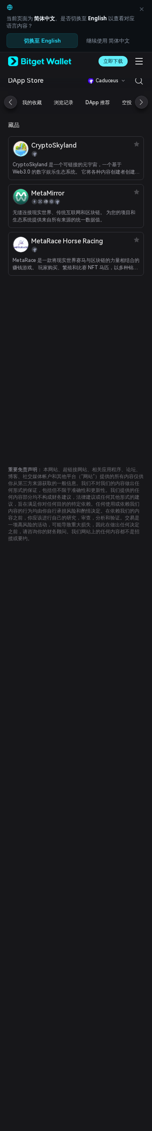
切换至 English (42, 41)
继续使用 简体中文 (108, 40)
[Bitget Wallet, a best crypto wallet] (39, 61)
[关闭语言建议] (141, 9)
